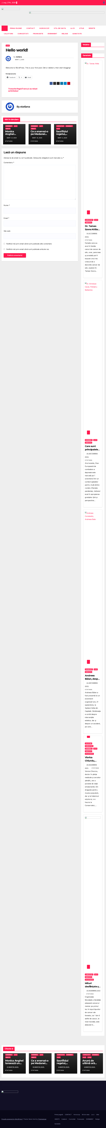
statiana (19, 57)
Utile (81, 28)
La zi (72, 28)
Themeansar (42, 1119)
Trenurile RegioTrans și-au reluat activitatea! (22, 90)
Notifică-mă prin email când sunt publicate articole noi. (27, 249)
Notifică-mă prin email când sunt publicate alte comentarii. (29, 244)
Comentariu (9, 162)
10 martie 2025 (39, 1067)
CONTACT (30, 28)
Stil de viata (60, 28)
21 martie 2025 (13, 1067)
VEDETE (92, 28)
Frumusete (38, 34)
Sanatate (77, 34)
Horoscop (44, 28)
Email (6, 218)
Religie (65, 34)
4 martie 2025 (64, 1067)
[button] (103, 31)
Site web (7, 231)
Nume (7, 205)
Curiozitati (23, 34)
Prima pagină (16, 28)
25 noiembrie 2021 (93, 990)
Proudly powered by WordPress (12, 1119)
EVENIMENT (52, 34)
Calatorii (8, 34)
